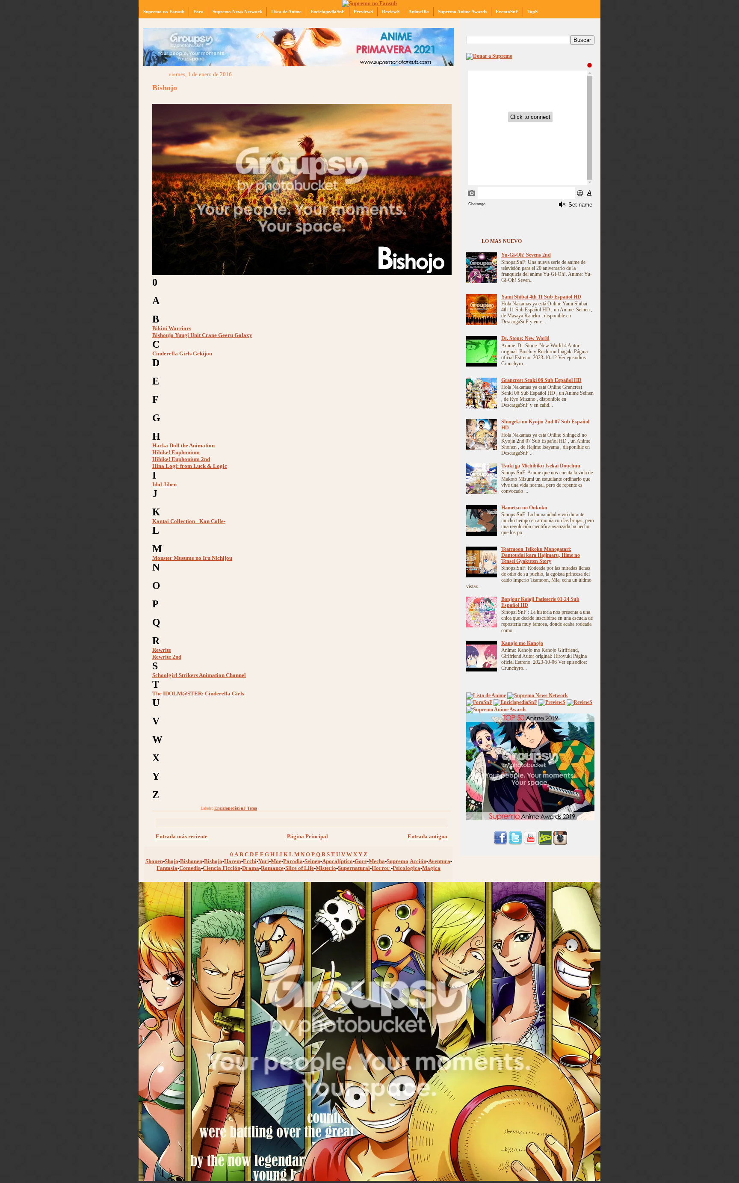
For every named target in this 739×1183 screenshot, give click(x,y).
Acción (418, 861)
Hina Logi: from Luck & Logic (189, 466)
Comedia (190, 868)
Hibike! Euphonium (176, 452)
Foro (198, 11)
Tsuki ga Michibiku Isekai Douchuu (540, 466)
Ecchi (250, 861)
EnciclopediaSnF (327, 11)
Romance (272, 868)
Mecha (377, 861)
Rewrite (161, 650)
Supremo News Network (237, 11)
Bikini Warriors (171, 328)
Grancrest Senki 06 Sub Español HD (541, 380)
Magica (431, 868)
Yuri (263, 861)
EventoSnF (507, 11)
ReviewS (390, 11)
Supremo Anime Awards (462, 11)
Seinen (312, 861)
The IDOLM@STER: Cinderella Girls (198, 693)
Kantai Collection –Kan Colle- (188, 521)
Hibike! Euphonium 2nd (181, 459)
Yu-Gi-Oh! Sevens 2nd (526, 255)
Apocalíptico (337, 861)
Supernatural (354, 868)
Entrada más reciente (181, 836)
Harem (232, 861)
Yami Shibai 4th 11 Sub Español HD (541, 297)
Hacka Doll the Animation (183, 445)
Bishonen (191, 861)
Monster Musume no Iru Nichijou (192, 558)
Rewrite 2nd (166, 657)
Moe (276, 861)
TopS (532, 11)
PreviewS (363, 11)
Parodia (293, 861)
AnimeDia (418, 11)
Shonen (154, 861)
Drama (250, 868)
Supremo (397, 861)
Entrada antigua (427, 836)
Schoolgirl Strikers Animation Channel (199, 675)
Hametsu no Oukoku (524, 508)
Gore (361, 861)
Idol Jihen (164, 484)
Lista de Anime (286, 11)
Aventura (439, 861)
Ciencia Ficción (221, 868)
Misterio (326, 868)
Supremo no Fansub (163, 11)
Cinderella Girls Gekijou (182, 353)
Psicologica (406, 868)
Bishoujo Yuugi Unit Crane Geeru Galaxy (202, 335)
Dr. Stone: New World (525, 338)
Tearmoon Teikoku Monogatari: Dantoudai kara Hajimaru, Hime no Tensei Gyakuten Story (540, 555)
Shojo (171, 861)
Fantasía (167, 868)
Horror (381, 868)
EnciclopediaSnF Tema (235, 808)
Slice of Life (299, 868)
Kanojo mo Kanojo (522, 643)
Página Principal (307, 836)
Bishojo (164, 87)
